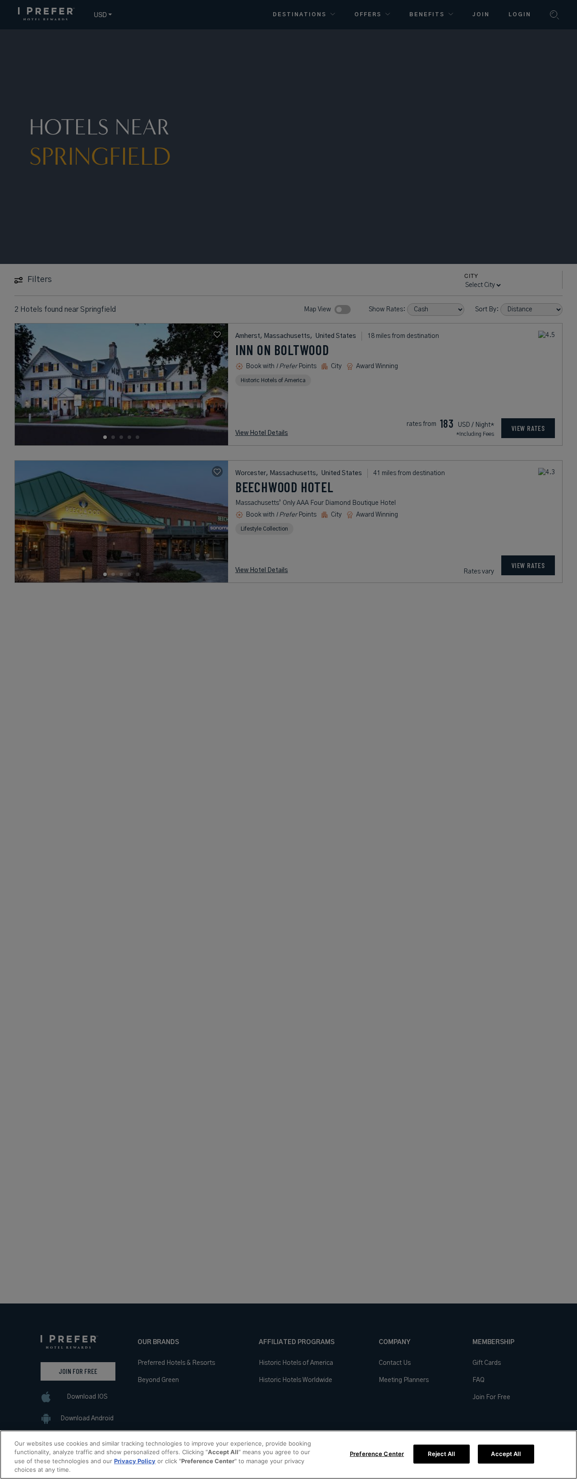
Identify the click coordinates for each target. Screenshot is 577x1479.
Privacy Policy (135, 1461)
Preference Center (377, 1453)
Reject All (441, 1453)
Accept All (505, 1453)
